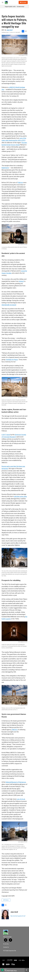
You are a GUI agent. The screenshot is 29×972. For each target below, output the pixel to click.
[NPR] (3, 960)
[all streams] (27, 970)
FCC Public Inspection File (9, 950)
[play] (2, 970)
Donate (24, 2)
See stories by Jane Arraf (17, 916)
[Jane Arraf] (5, 914)
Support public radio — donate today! (14, 6)
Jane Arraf (9, 30)
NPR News (6, 900)
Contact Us (6, 947)
